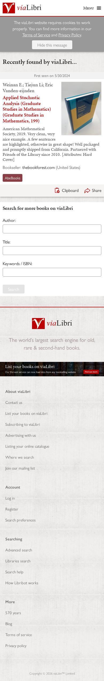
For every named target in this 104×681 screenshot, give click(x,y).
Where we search (19, 457)
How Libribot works (21, 582)
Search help (14, 571)
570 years (13, 612)
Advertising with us (20, 435)
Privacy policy (15, 645)
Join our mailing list (20, 468)
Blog (8, 623)
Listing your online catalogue (27, 446)
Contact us (13, 402)
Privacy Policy (69, 35)
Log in (10, 498)
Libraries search (17, 560)
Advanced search (18, 549)
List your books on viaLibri (26, 413)
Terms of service (18, 634)
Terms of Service (36, 35)
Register (11, 509)
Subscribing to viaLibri (22, 424)
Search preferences (20, 520)
